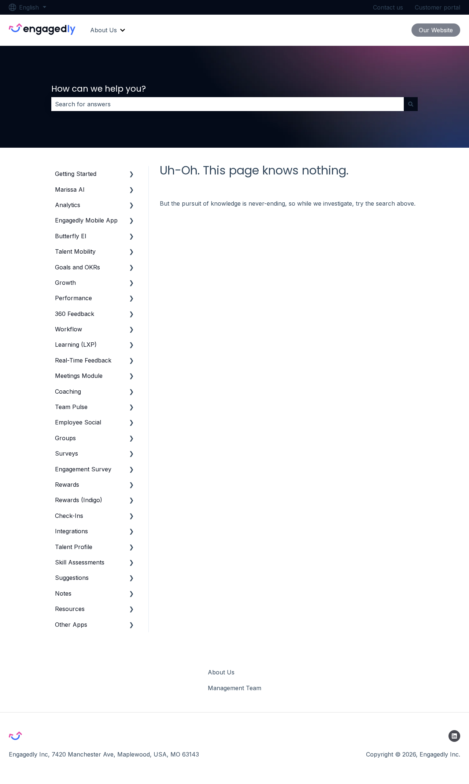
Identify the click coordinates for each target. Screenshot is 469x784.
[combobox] (227, 104)
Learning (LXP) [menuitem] (76, 344)
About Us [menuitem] (221, 672)
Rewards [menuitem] (67, 484)
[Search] (411, 104)
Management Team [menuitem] (234, 688)
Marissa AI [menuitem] (70, 189)
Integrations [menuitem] (71, 531)
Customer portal (437, 7)
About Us (103, 30)
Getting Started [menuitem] (75, 173)
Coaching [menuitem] (68, 391)
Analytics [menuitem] (67, 205)
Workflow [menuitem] (68, 329)
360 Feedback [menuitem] (74, 313)
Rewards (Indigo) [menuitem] (78, 500)
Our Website (436, 30)
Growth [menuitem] (65, 282)
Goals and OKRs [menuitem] (77, 267)
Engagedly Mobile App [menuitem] (86, 220)
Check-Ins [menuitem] (69, 515)
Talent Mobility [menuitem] (75, 251)
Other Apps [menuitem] (71, 624)
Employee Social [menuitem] (78, 422)
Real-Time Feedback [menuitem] (83, 360)
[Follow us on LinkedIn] (454, 736)
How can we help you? (98, 89)
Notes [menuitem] (63, 593)
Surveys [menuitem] (66, 453)
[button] (131, 174)
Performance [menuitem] (73, 298)
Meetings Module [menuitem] (79, 375)
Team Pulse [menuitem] (71, 407)
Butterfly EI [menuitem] (70, 236)
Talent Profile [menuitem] (73, 547)
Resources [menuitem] (70, 608)
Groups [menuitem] (65, 438)
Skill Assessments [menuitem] (79, 562)
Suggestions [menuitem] (72, 577)
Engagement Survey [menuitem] (83, 469)
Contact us (388, 7)
